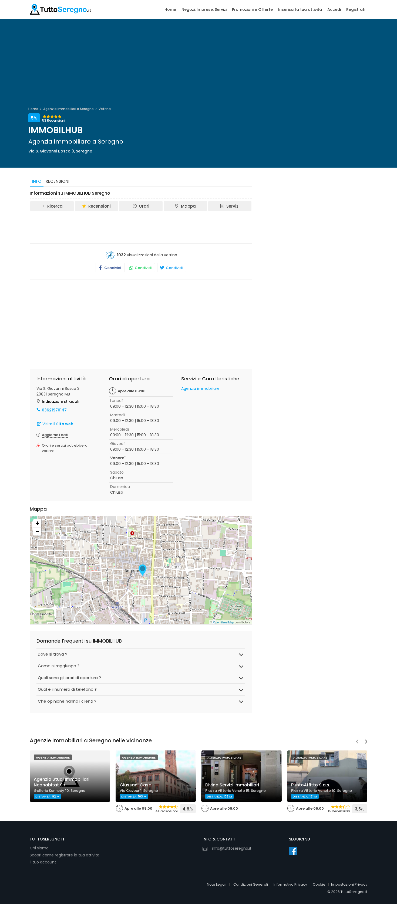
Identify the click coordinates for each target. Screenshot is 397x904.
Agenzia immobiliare (200, 388)
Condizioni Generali (250, 884)
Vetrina (105, 109)
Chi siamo (39, 848)
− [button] (37, 531)
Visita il (57, 424)
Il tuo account (43, 862)
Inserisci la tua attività (300, 9)
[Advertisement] (141, 227)
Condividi (112, 267)
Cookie (319, 884)
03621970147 (54, 410)
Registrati (355, 9)
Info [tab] (36, 181)
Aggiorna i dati (55, 434)
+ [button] (37, 523)
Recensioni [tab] (57, 181)
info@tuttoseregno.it (231, 848)
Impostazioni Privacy (349, 884)
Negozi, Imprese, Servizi (204, 9)
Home (170, 9)
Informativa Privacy (290, 884)
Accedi (334, 9)
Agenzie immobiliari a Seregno (68, 109)
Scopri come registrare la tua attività (64, 855)
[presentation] (357, 742)
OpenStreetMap (223, 622)
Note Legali (216, 884)
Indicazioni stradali (60, 401)
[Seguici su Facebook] (293, 851)
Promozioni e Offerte (252, 9)
